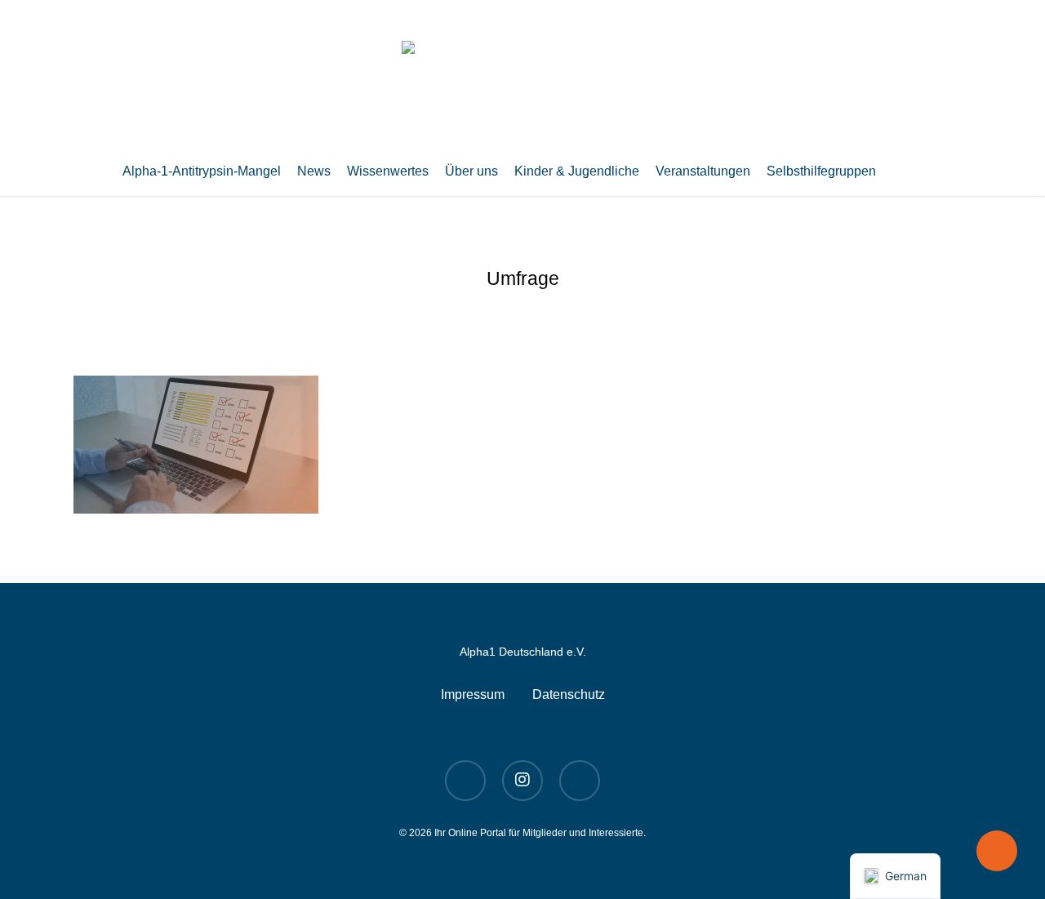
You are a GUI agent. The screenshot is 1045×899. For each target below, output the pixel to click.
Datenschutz (568, 694)
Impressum (473, 694)
